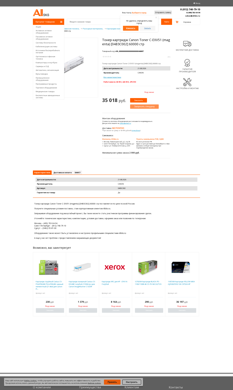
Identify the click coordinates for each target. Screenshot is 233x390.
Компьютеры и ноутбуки (46, 62)
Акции (38, 27)
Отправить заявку (163, 12)
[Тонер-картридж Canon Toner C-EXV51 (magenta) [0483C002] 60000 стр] (65, 87)
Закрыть (147, 28)
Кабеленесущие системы (46, 46)
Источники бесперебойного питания (48, 51)
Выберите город (139, 12)
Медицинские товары (45, 91)
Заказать (138, 100)
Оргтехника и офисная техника (45, 57)
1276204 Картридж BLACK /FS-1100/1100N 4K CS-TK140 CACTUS (148, 282)
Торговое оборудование (46, 87)
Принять (112, 382)
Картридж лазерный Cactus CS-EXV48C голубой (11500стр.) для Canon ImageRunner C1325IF (82, 284)
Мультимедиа (42, 74)
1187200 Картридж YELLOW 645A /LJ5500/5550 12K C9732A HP (181, 282)
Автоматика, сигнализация (47, 70)
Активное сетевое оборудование (44, 31)
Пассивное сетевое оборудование (44, 37)
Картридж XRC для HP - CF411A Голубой (114, 282)
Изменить (130, 28)
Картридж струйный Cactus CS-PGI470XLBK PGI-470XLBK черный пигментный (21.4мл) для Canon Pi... (49, 285)
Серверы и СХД (42, 66)
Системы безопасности (46, 42)
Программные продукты (46, 84)
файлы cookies (30, 380)
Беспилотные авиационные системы (48, 96)
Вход (198, 3)
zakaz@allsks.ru (192, 16)
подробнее (136, 130)
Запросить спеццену (144, 106)
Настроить (132, 382)
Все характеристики (112, 77)
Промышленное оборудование (42, 79)
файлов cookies (94, 383)
